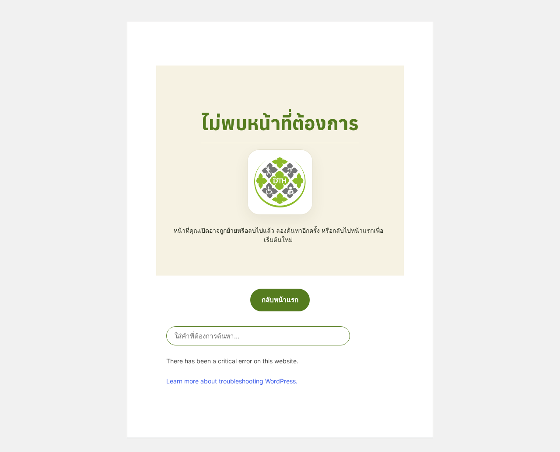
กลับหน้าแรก (280, 300)
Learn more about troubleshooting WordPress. (232, 381)
